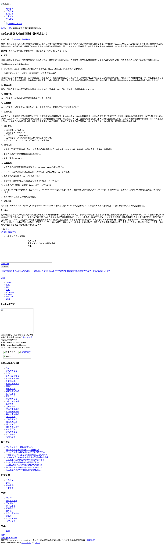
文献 (9, 28)
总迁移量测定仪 (12, 379)
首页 (3, 28)
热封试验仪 (10, 394)
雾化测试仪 (10, 434)
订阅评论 (5, 264)
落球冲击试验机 (12, 414)
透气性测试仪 (11, 371)
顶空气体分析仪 (12, 401)
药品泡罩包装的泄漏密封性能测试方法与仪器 (25, 460)
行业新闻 (10, 16)
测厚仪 (9, 386)
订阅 (3, 278)
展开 (3, 535)
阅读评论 (26, 39)
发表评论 (18, 39)
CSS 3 (37, 543)
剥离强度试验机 (12, 391)
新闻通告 (10, 485)
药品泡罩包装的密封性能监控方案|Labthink (24, 470)
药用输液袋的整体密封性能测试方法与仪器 (24, 467)
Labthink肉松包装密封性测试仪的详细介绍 (24, 465)
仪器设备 (10, 11)
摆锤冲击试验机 (12, 409)
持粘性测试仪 (11, 419)
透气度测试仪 (11, 432)
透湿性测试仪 (11, 518)
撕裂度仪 (10, 404)
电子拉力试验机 (12, 384)
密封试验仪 (27, 337)
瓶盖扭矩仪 (10, 396)
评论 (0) (4, 232)
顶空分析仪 (10, 521)
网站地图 (91, 540)
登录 (8, 531)
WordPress (13, 538)
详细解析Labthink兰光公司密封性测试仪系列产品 (26, 455)
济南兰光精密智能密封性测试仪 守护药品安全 (25, 452)
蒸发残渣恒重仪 (12, 376)
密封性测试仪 (11, 399)
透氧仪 (9, 368)
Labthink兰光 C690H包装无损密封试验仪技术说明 (27, 457)
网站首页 (10, 9)
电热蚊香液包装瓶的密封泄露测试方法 (22, 462)
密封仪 (9, 498)
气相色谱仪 (10, 437)
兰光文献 (10, 19)
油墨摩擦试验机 (12, 427)
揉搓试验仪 (10, 424)
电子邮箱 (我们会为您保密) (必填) (42, 243)
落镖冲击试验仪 (12, 412)
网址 (30, 246)
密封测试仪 (10, 503)
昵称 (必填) (32, 241)
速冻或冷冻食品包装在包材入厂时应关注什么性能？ (88, 271)
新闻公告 (10, 14)
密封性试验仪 (11, 501)
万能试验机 (10, 381)
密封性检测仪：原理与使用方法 (19, 447)
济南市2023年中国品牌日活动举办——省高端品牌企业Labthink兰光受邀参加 (33, 271)
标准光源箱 (10, 429)
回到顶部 (5, 538)
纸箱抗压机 (10, 417)
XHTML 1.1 (26, 543)
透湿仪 (9, 373)
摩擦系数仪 (10, 389)
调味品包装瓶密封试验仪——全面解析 (22, 450)
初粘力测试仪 (11, 422)
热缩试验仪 (10, 406)
